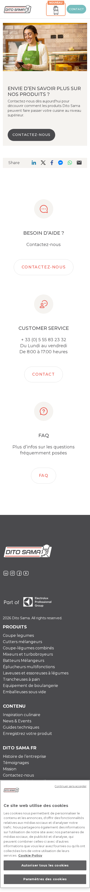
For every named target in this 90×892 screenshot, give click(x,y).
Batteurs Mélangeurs (23, 660)
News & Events (17, 721)
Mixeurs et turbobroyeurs (28, 654)
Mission (9, 769)
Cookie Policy (30, 855)
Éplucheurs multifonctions (29, 667)
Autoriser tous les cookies (45, 865)
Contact (76, 9)
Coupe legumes (18, 635)
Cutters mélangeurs (22, 641)
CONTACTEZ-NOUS (31, 135)
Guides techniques (21, 727)
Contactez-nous (44, 267)
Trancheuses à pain (21, 679)
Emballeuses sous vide (24, 692)
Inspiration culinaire (21, 714)
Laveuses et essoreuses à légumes (35, 673)
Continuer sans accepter (70, 786)
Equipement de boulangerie (30, 685)
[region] (45, 834)
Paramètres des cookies (45, 879)
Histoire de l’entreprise (24, 756)
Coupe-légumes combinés (28, 648)
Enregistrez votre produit (27, 733)
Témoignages (16, 762)
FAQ (43, 475)
